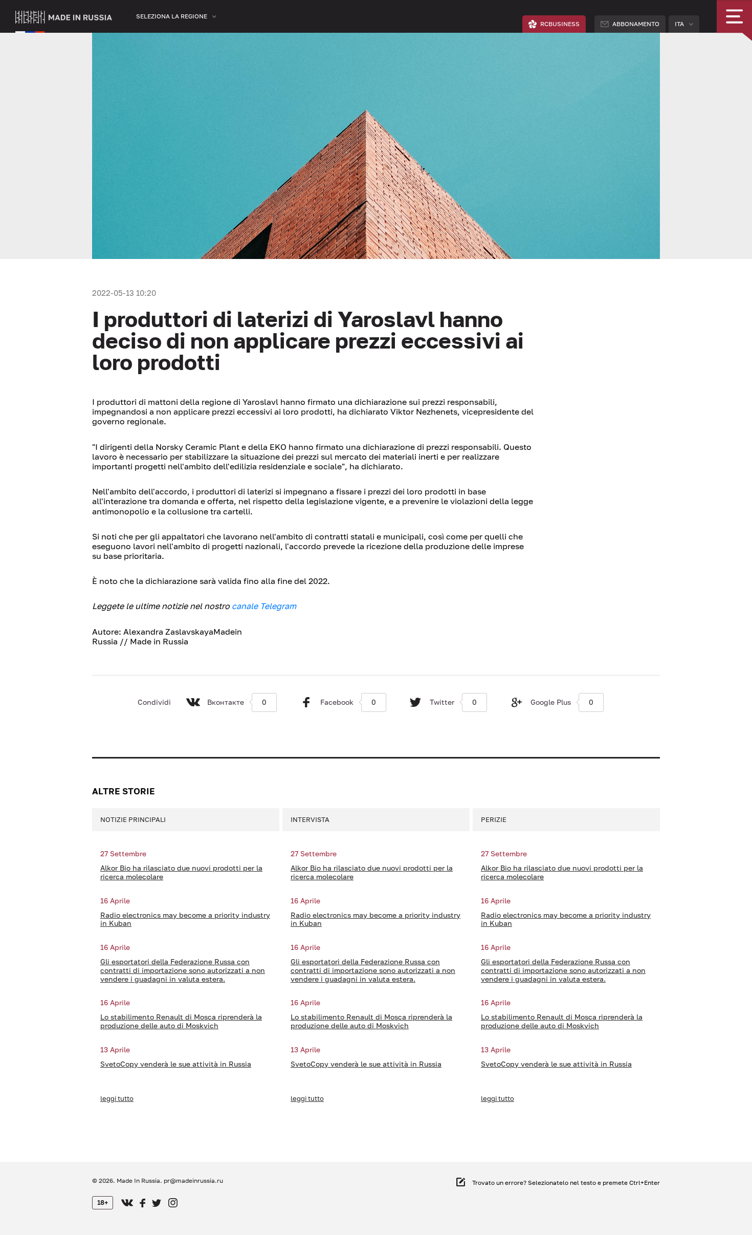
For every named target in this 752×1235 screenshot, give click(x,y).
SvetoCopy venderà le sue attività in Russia (175, 1064)
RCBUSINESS (560, 24)
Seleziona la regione (171, 16)
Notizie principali (133, 819)
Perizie (493, 819)
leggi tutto (117, 1098)
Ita (679, 24)
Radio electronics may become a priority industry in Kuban (185, 919)
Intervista (310, 819)
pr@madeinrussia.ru (193, 1180)
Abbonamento (635, 24)
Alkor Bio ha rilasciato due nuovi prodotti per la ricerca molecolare (181, 872)
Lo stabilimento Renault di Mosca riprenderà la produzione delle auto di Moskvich (181, 1021)
